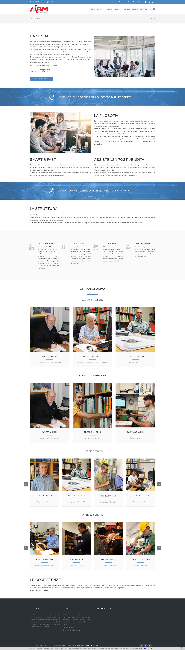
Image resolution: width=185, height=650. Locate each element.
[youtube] (149, 2)
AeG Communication (92, 645)
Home (144, 19)
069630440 (69, 628)
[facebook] (145, 2)
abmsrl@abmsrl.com (74, 630)
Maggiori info (143, 648)
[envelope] (52, 329)
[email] (153, 2)
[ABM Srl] (39, 9)
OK (151, 648)
